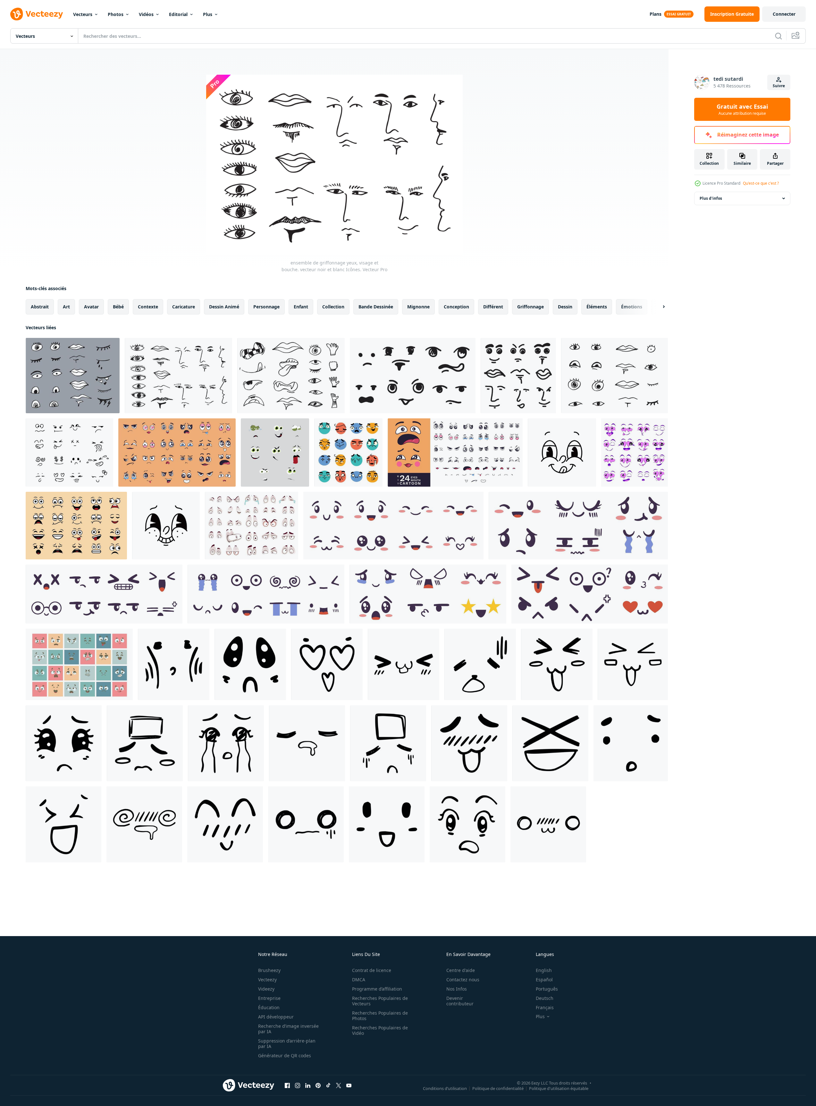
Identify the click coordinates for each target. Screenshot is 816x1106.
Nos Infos (456, 989)
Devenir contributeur (460, 1001)
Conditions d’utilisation (445, 1088)
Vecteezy (267, 979)
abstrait (40, 307)
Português (547, 989)
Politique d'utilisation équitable (558, 1088)
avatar (91, 307)
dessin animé (224, 307)
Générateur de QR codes (284, 1055)
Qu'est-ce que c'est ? (761, 183)
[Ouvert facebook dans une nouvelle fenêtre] (287, 1085)
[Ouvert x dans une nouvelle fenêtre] (338, 1085)
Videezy (266, 989)
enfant (301, 307)
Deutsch (544, 998)
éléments (596, 307)
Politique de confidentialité (498, 1088)
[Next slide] (658, 306)
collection (333, 307)
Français (545, 1007)
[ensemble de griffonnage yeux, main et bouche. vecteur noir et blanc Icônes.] (291, 375)
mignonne (418, 307)
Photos (115, 14)
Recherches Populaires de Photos (380, 1015)
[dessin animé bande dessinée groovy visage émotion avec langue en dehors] (562, 452)
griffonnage (530, 307)
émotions (631, 307)
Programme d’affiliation (377, 989)
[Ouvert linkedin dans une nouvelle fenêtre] (307, 1085)
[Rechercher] (778, 36)
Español (544, 979)
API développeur (276, 1017)
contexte (148, 307)
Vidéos (146, 14)
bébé (118, 307)
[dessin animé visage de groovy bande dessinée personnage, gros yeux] (166, 525)
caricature (183, 307)
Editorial (178, 14)
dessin (565, 307)
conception (456, 307)
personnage (266, 307)
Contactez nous (462, 979)
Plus (207, 14)
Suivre (779, 85)
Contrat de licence (371, 970)
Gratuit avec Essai (742, 109)
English (544, 970)
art (66, 307)
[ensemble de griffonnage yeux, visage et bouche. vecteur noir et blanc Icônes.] (178, 375)
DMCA (358, 979)
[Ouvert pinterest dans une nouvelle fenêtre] (318, 1085)
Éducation (269, 1007)
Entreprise (269, 998)
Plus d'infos (711, 198)
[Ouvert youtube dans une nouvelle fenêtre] (348, 1085)
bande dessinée (375, 307)
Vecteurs (82, 14)
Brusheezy (269, 970)
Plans (655, 14)
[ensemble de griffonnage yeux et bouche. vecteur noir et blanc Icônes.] (73, 375)
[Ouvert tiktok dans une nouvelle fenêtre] (328, 1085)
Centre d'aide (460, 970)
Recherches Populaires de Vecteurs (380, 1001)
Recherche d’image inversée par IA (288, 1029)
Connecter (784, 14)
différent (493, 307)
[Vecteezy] (36, 14)
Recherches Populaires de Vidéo (380, 1030)
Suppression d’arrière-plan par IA (286, 1043)
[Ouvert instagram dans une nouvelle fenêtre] (297, 1085)
